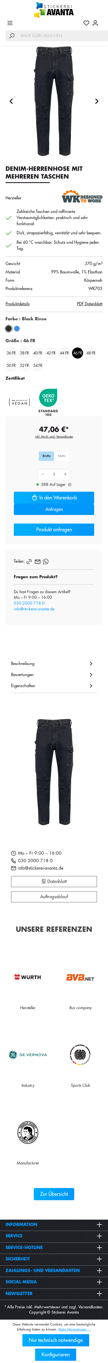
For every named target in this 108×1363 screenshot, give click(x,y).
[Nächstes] (96, 101)
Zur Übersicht (54, 1194)
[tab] (52, 663)
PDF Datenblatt (89, 304)
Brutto (46, 456)
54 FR (37, 365)
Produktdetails (18, 304)
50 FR (11, 365)
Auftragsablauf (54, 897)
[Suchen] (11, 36)
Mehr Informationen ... (74, 1329)
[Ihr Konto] (95, 23)
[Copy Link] (30, 561)
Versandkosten (90, 1307)
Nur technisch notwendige (56, 1340)
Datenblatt (56, 881)
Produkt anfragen (54, 529)
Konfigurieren (56, 1354)
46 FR (77, 353)
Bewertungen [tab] (22, 675)
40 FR (37, 353)
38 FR (24, 353)
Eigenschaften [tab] (23, 686)
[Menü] (10, 23)
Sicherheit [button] (18, 1259)
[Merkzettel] (86, 23)
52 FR (24, 365)
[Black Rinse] (9, 329)
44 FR (64, 353)
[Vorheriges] (11, 101)
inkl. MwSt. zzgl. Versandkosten (54, 436)
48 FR (90, 353)
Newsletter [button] (19, 1294)
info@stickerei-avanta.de (34, 609)
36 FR (11, 353)
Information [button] (21, 1225)
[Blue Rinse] (17, 329)
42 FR (51, 353)
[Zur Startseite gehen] (54, 10)
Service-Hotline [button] (24, 1248)
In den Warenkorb (58, 497)
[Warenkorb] (101, 20)
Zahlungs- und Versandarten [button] (43, 1271)
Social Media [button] (21, 1282)
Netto (61, 456)
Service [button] (14, 1236)
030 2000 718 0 (29, 603)
